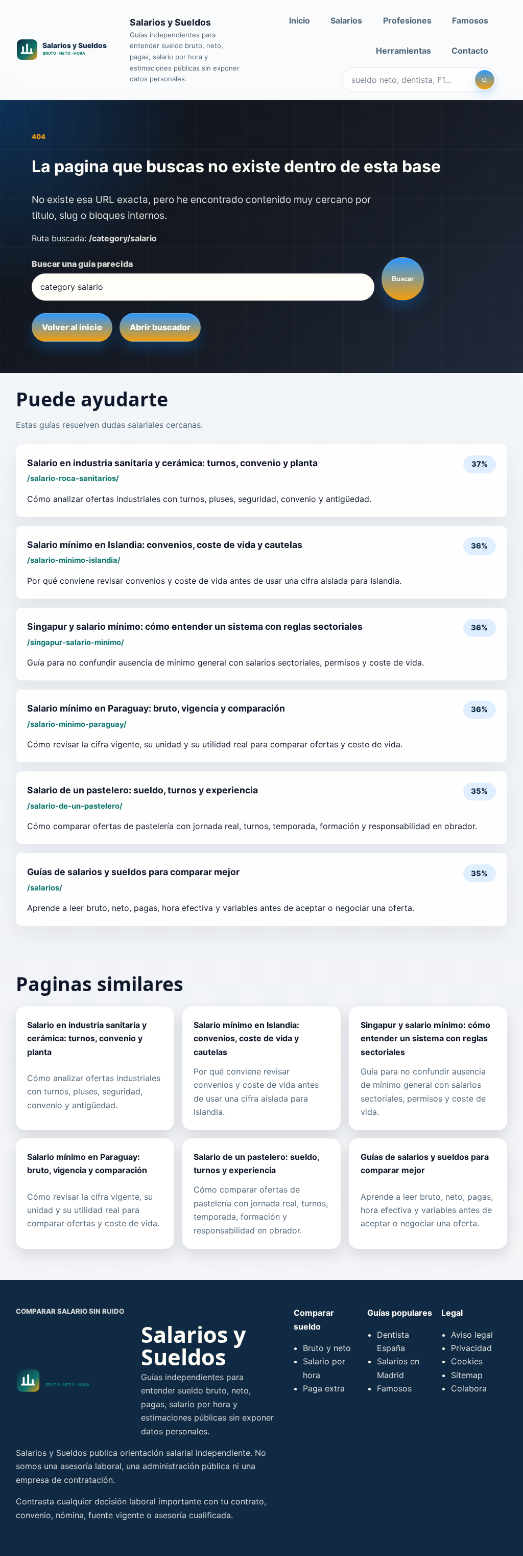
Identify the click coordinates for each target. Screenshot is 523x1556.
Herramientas (403, 50)
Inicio (299, 20)
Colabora (469, 1388)
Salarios (346, 20)
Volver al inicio (72, 327)
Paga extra (324, 1388)
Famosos (470, 20)
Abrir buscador (160, 327)
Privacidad (471, 1348)
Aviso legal (472, 1335)
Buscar (403, 279)
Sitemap (467, 1375)
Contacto (469, 50)
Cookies (467, 1361)
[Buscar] (484, 79)
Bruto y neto (327, 1348)
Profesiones (407, 20)
